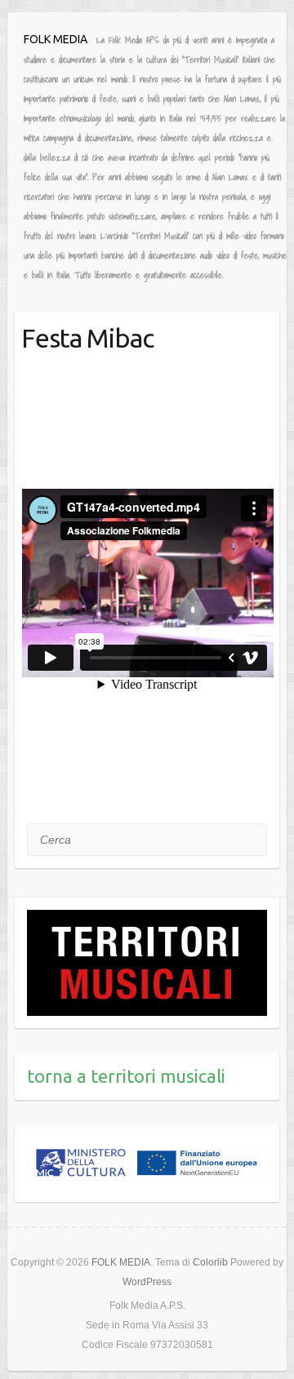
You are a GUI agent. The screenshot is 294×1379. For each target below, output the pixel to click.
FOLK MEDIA (55, 39)
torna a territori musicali (126, 1076)
